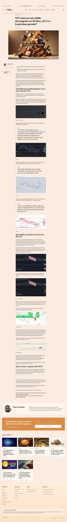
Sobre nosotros (17, 489)
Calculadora (47, 9)
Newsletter (53, 9)
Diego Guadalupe (19, 407)
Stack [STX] (34, 75)
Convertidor (41, 9)
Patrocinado (4, 504)
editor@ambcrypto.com (48, 491)
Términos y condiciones (31, 489)
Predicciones (35, 9)
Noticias (26, 9)
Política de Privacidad (31, 491)
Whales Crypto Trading (24, 199)
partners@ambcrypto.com (49, 489)
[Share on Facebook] (5, 76)
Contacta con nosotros (19, 493)
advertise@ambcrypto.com (49, 494)
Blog (30, 9)
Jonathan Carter (19, 123)
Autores (16, 495)
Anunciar (16, 491)
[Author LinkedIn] (14, 410)
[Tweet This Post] (7, 76)
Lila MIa (22, 162)
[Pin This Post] (9, 76)
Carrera (16, 497)
